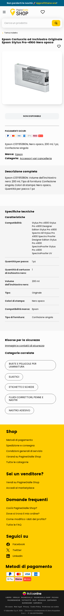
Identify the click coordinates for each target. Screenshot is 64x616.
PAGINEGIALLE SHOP (42, 597)
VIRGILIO (16, 597)
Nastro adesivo (19, 410)
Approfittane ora (46, 3)
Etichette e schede (21, 387)
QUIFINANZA (52, 600)
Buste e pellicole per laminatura (22, 365)
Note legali (18, 607)
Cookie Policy (35, 607)
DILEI (34, 600)
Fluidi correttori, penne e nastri (26, 399)
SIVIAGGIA (42, 600)
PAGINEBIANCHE (13, 600)
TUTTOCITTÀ (26, 600)
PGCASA (55, 597)
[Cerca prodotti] (56, 23)
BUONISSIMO (27, 603)
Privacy (26, 607)
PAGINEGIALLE (27, 597)
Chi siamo (9, 607)
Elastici (14, 377)
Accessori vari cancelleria (36, 158)
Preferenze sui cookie (50, 607)
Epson (19, 154)
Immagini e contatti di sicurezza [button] (24, 345)
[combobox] (32, 23)
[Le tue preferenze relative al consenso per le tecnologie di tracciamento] (59, 611)
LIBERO (8, 597)
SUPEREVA (37, 603)
